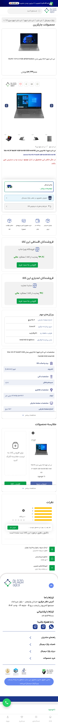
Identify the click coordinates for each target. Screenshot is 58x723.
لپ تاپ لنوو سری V (14, 20)
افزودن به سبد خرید (27, 265)
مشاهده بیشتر (30, 415)
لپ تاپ (39, 20)
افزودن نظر (13, 527)
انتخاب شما (41, 484)
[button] (29, 186)
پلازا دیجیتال (49, 20)
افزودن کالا (15, 484)
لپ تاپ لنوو (29, 20)
